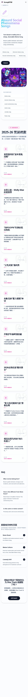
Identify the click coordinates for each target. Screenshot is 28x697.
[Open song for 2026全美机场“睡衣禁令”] (22, 386)
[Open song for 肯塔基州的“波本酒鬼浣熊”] (22, 173)
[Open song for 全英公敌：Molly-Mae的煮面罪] (22, 211)
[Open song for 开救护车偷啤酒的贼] (22, 351)
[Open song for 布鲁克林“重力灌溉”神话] (22, 317)
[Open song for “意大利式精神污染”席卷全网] (22, 422)
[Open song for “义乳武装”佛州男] (22, 282)
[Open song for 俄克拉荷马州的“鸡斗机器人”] (22, 458)
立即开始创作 (14, 598)
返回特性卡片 (4, 5)
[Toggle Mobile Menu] (26, 2)
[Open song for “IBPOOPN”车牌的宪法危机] (22, 248)
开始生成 (5, 63)
